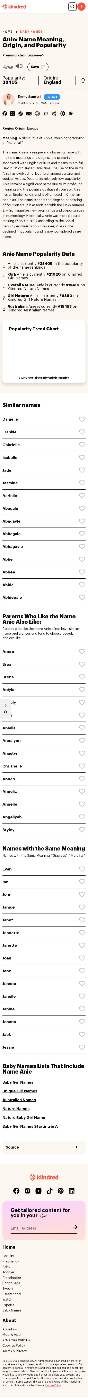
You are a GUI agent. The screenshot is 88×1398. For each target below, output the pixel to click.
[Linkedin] (20, 113)
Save (35, 67)
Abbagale (11, 534)
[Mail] (29, 113)
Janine (8, 1009)
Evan (7, 869)
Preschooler (11, 1277)
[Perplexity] (54, 113)
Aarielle (9, 496)
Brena (8, 677)
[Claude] (70, 113)
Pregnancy (10, 1261)
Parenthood (11, 1294)
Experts (8, 1305)
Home (7, 31)
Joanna (9, 1022)
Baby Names (11, 1310)
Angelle (9, 804)
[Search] (72, 6)
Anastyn (10, 753)
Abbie (8, 585)
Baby (6, 1266)
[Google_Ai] (62, 113)
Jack (6, 1035)
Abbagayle (12, 547)
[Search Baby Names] (6, 713)
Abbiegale (12, 597)
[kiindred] (14, 6)
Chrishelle (12, 766)
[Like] (82, 419)
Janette (9, 945)
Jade (6, 470)
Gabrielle (11, 445)
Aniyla (8, 690)
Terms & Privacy (14, 1351)
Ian (5, 882)
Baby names (31, 31)
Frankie (9, 432)
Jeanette (10, 933)
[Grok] (45, 113)
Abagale (10, 508)
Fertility (8, 1256)
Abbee (8, 572)
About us (9, 1329)
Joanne (9, 984)
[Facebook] (4, 113)
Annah (8, 779)
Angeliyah (12, 817)
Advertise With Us (16, 1340)
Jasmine (10, 483)
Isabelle (9, 458)
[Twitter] (12, 113)
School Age (11, 1283)
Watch (7, 1299)
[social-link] (16, 1191)
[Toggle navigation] (81, 6)
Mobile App (11, 1334)
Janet (7, 920)
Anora (8, 652)
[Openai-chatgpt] (37, 113)
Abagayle (11, 521)
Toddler (8, 1272)
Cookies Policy (13, 1345)
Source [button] (12, 1147)
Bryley (8, 830)
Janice (8, 907)
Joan (6, 958)
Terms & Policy (53, 1385)
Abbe (7, 559)
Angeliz (9, 791)
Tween (7, 1288)
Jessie (8, 1047)
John (6, 894)
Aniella (9, 728)
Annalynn (11, 741)
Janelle (9, 996)
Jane (6, 971)
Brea (6, 664)
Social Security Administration (48, 378)
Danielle (10, 419)
